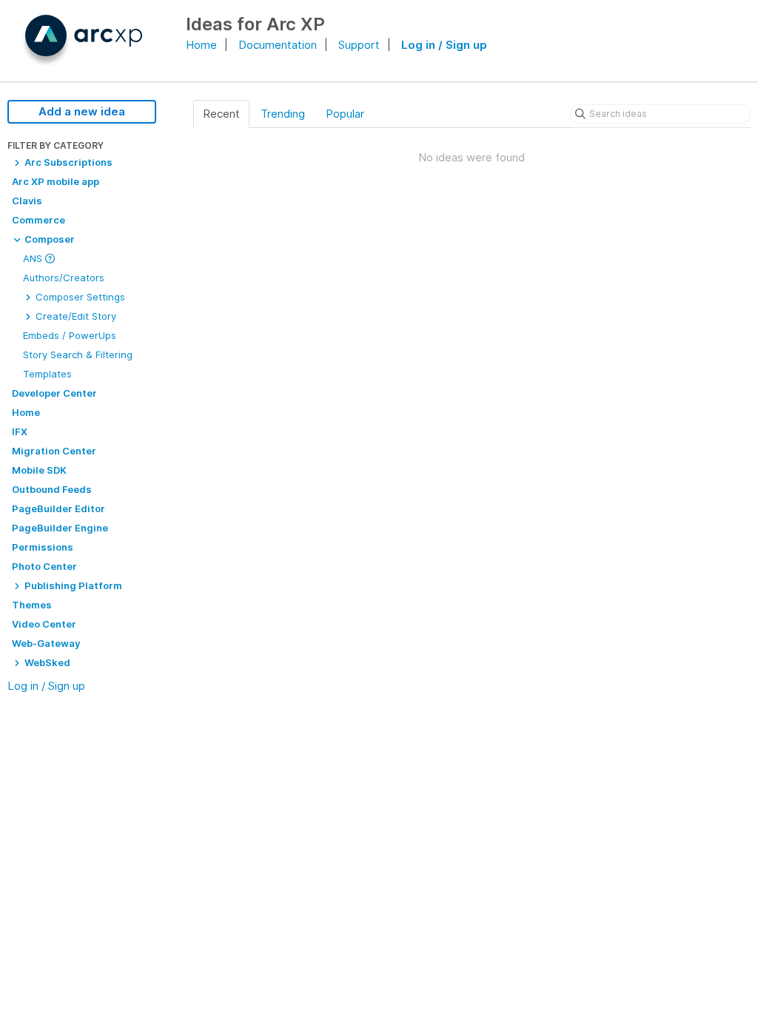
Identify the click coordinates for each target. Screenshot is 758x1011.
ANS (34, 258)
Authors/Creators (63, 277)
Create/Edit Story (74, 316)
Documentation (277, 45)
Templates (47, 374)
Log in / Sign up (444, 45)
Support (359, 45)
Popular (345, 114)
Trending (283, 114)
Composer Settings (79, 297)
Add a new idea (81, 111)
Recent (221, 114)
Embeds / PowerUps (69, 335)
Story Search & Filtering (78, 354)
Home (201, 45)
